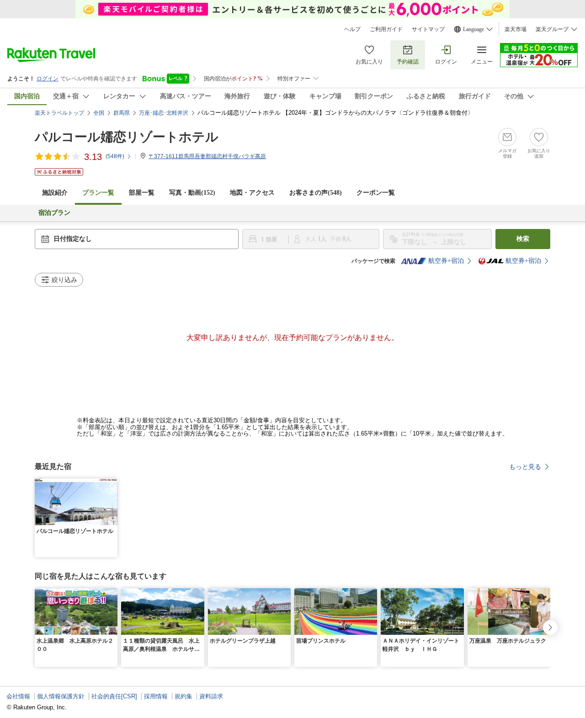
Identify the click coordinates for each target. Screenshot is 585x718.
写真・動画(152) (192, 192)
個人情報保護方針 (61, 696)
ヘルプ (352, 29)
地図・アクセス (252, 192)
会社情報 (18, 696)
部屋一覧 (141, 192)
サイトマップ (428, 29)
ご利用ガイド (386, 29)
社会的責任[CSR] (114, 696)
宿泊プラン (54, 212)
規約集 (183, 696)
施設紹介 (55, 192)
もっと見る (525, 466)
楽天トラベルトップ (59, 113)
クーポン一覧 (375, 192)
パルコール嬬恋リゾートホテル (126, 137)
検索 (522, 238)
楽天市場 (515, 29)
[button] (111, 484)
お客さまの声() (315, 192)
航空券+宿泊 (446, 260)
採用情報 (156, 696)
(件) (115, 156)
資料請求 (211, 696)
